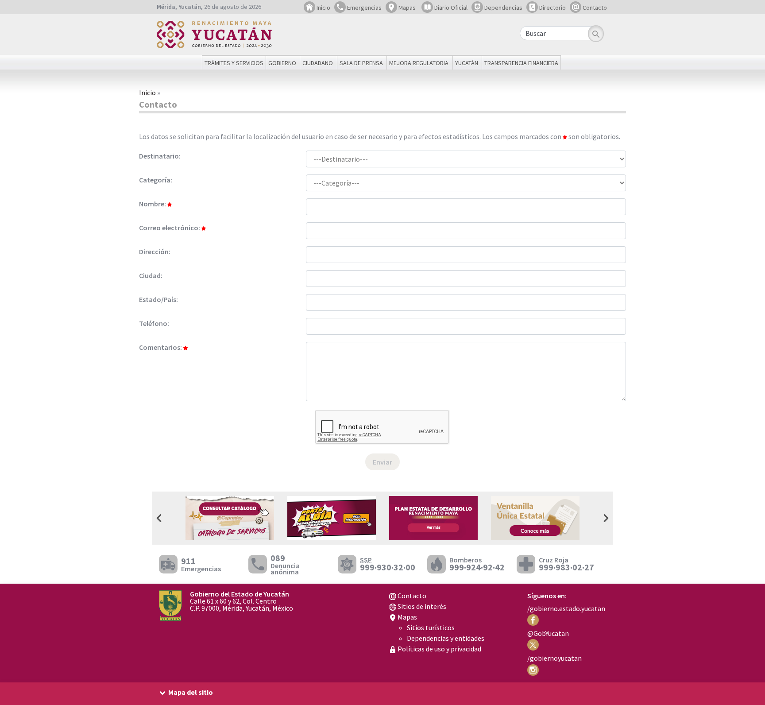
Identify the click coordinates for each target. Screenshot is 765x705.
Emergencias (364, 8)
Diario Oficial (450, 8)
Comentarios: (161, 347)
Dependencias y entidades (445, 638)
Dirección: (154, 251)
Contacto (594, 8)
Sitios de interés (421, 606)
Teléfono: (154, 323)
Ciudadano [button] (317, 63)
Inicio (322, 8)
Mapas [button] (406, 8)
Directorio (552, 8)
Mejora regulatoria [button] (418, 63)
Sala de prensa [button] (361, 63)
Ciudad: (150, 275)
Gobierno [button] (282, 63)
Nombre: (153, 203)
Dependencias (502, 8)
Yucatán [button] (466, 63)
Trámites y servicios (234, 63)
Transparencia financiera (521, 63)
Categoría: (155, 179)
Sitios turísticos (431, 627)
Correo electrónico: (170, 227)
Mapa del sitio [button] (190, 692)
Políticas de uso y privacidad (438, 648)
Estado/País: (158, 299)
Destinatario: (160, 155)
